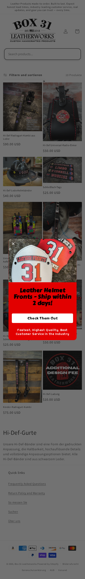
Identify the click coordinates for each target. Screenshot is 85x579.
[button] (13, 243)
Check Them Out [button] (42, 318)
